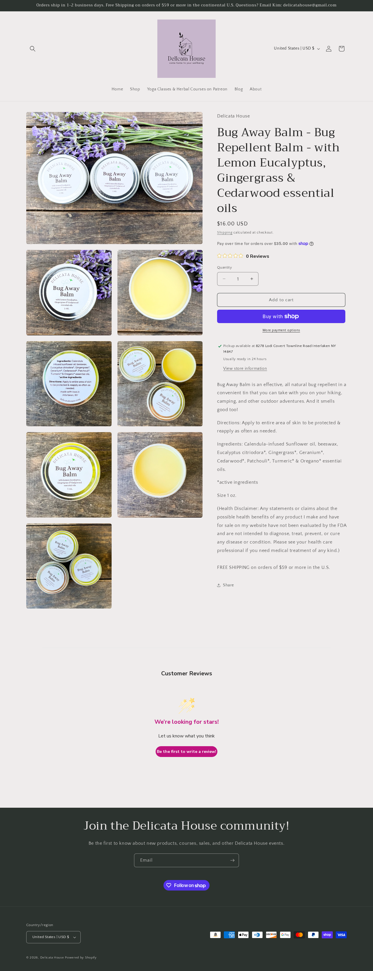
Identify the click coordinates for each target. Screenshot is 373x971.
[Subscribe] (232, 860)
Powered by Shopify (81, 957)
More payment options (281, 330)
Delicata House (52, 957)
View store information (245, 368)
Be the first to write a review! (186, 751)
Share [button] (228, 585)
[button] (32, 48)
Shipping (225, 232)
